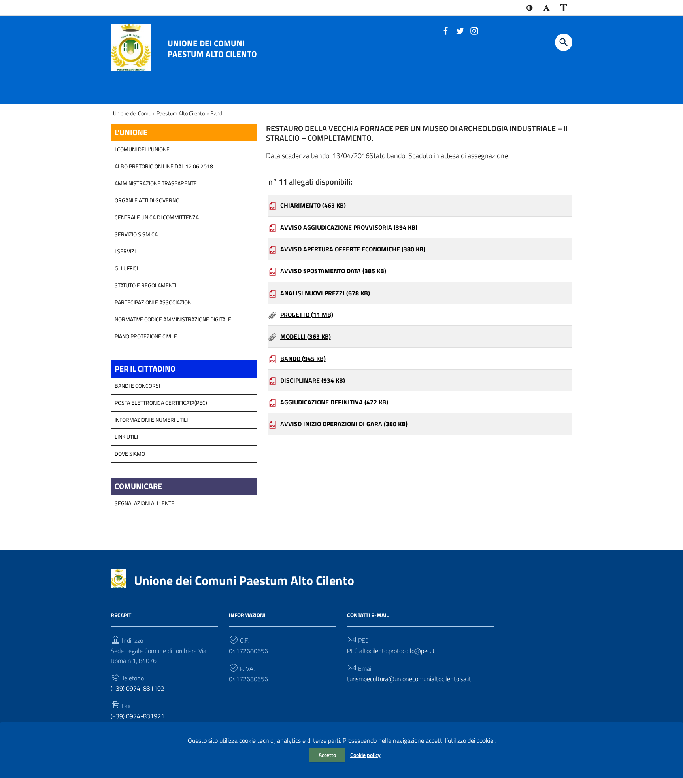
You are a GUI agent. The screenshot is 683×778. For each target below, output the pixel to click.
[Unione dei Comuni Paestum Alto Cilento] (131, 47)
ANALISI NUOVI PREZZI (325, 293)
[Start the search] (563, 42)
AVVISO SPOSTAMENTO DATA (333, 271)
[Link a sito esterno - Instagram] (474, 30)
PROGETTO (306, 314)
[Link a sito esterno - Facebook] (445, 30)
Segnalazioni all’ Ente (144, 503)
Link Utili (126, 436)
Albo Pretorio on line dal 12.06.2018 (164, 166)
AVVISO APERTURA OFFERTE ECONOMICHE (352, 249)
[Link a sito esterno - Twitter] (459, 30)
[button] (529, 8)
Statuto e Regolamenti (145, 285)
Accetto (327, 755)
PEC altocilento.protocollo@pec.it (391, 650)
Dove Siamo (130, 453)
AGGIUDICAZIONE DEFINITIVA (334, 402)
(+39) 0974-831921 (137, 716)
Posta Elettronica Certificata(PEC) (161, 402)
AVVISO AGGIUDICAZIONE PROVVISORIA (348, 227)
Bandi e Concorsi (137, 385)
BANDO (303, 358)
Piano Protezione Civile (146, 336)
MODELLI (305, 336)
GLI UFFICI (126, 268)
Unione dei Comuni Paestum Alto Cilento (212, 48)
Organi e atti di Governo (147, 200)
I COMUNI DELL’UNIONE (142, 149)
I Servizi (125, 251)
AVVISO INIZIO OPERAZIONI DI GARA (344, 424)
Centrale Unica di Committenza (157, 217)
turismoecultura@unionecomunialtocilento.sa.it (409, 679)
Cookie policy (365, 755)
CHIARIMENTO (313, 205)
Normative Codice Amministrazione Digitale (173, 319)
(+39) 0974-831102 (137, 688)
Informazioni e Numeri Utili (151, 419)
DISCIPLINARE (312, 380)
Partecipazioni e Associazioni (153, 302)
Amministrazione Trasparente (156, 183)
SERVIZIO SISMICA (136, 234)
